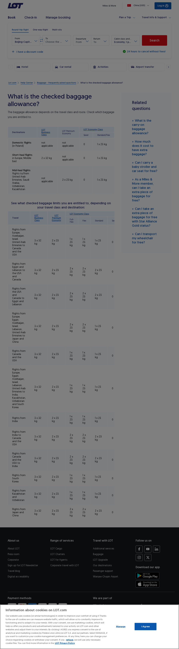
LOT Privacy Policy (65, 643)
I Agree (145, 626)
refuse (69, 639)
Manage (121, 626)
